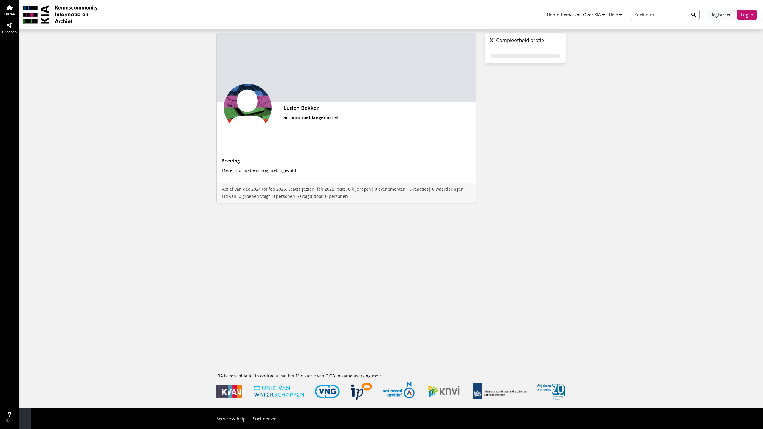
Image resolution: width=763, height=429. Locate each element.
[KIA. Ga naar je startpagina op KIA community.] (60, 14)
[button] (563, 14)
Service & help (231, 419)
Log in (747, 15)
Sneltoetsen (265, 419)
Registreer (720, 15)
